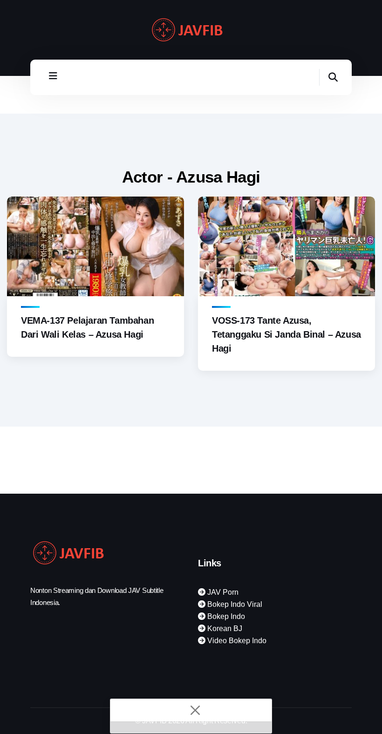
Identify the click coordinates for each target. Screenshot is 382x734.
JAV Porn (222, 592)
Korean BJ (223, 628)
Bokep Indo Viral (233, 604)
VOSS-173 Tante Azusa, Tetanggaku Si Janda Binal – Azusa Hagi (286, 334)
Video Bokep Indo (235, 641)
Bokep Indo (225, 616)
